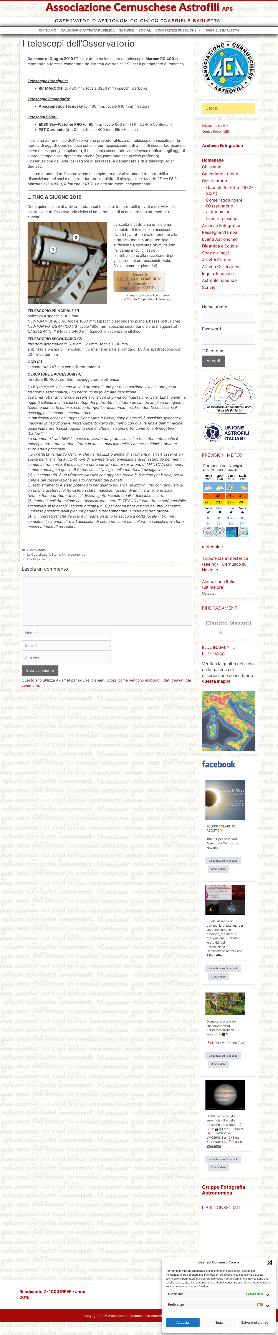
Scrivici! (126, 30)
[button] (269, 1262)
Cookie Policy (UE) (215, 131)
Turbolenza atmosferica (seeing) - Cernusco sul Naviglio (225, 564)
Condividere (218, 869)
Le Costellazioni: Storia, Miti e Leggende (56, 554)
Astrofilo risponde (219, 280)
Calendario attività (220, 173)
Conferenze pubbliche (175, 30)
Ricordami (215, 350)
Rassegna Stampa (219, 232)
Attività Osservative (221, 266)
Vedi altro (216, 955)
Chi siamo (47, 30)
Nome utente (214, 306)
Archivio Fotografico (222, 225)
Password (211, 328)
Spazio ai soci (215, 253)
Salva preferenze (254, 1322)
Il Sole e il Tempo (39, 559)
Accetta (182, 1322)
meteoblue (212, 546)
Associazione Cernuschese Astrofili (132, 7)
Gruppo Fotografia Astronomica (223, 1189)
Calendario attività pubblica (88, 30)
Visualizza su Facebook (223, 860)
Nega (219, 1322)
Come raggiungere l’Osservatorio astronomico (224, 206)
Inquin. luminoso (218, 273)
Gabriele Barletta (222, 30)
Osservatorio (36, 550)
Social (145, 30)
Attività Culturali (218, 259)
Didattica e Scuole (220, 246)
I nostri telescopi (222, 218)
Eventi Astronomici (220, 239)
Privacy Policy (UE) (216, 125)
